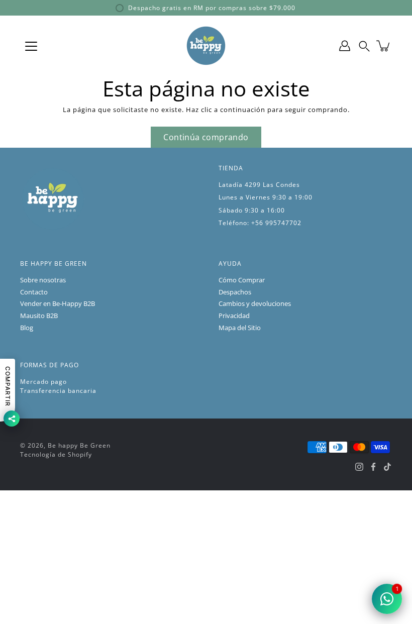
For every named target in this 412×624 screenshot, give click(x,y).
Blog (26, 328)
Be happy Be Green (79, 445)
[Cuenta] (345, 46)
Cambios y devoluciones (255, 303)
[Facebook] (373, 467)
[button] (364, 46)
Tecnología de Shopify (56, 454)
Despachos (235, 292)
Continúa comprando (205, 137)
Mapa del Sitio (240, 328)
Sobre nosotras (43, 280)
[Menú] (31, 46)
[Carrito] (384, 46)
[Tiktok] (387, 467)
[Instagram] (359, 467)
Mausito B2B (39, 315)
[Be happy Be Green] (206, 46)
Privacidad (234, 315)
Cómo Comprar (242, 280)
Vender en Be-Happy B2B (57, 303)
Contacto (34, 292)
